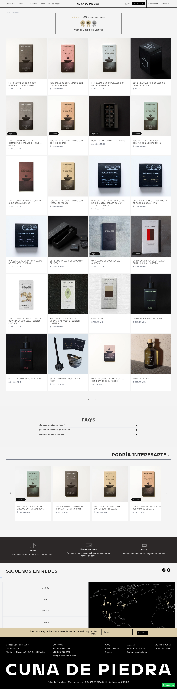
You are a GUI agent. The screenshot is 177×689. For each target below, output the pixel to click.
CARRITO (165, 3)
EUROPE (45, 622)
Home (8, 12)
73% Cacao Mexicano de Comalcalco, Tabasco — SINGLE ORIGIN (25, 143)
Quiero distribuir (162, 648)
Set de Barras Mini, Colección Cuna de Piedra (149, 84)
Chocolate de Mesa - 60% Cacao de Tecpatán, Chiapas (25, 262)
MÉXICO (45, 588)
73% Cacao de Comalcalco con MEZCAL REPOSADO (66, 202)
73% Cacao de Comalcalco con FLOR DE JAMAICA (66, 84)
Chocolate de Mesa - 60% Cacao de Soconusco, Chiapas (150, 202)
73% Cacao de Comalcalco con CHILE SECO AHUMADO (24, 202)
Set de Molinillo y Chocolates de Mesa (66, 262)
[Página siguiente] (95, 399)
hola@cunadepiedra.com (64, 656)
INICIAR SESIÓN (153, 4)
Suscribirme (142, 633)
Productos (15, 12)
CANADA (45, 611)
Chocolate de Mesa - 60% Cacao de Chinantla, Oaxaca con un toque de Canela (108, 203)
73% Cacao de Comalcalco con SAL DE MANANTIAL (107, 84)
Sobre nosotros (112, 648)
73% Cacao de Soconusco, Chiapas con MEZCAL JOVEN (147, 142)
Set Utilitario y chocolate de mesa (66, 380)
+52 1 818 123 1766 (61, 648)
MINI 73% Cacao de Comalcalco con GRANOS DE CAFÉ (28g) (107, 380)
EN (129, 3)
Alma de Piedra (141, 379)
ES (126, 3)
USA (45, 599)
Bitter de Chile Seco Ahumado (24, 379)
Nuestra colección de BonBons (108, 141)
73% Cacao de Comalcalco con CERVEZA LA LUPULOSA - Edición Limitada (24, 321)
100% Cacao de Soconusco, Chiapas (105, 262)
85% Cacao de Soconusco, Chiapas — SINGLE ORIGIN (22, 84)
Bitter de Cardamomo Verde (148, 319)
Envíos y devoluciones (137, 652)
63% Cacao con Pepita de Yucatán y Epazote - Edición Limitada (65, 321)
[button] (10, 3)
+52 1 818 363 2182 (61, 652)
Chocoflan (97, 319)
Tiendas (108, 652)
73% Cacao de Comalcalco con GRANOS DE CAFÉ (66, 142)
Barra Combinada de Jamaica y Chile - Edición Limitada (149, 262)
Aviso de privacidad (136, 648)
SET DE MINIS (138, 3)
